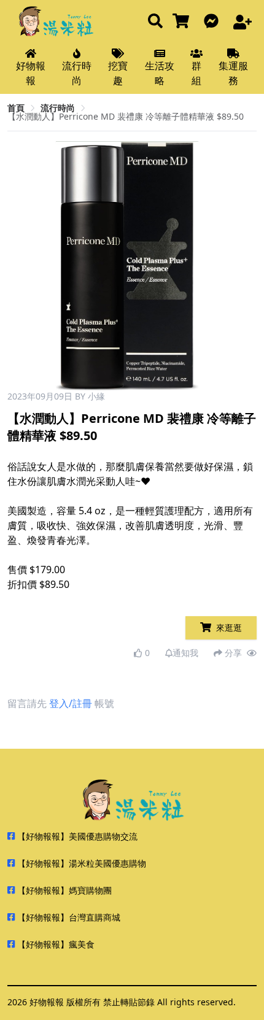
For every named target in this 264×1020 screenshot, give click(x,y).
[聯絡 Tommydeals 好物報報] (213, 22)
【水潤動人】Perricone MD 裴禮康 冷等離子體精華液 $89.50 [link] (125, 116)
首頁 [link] (16, 108)
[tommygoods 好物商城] (183, 22)
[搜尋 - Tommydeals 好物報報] (155, 22)
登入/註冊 (70, 703)
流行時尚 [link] (58, 108)
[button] (242, 265)
